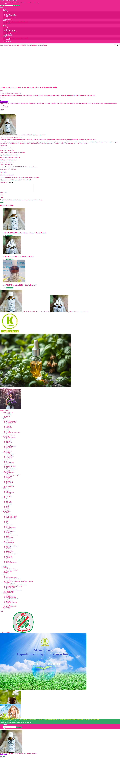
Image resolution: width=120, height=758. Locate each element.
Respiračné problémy (10, 596)
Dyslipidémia (8, 473)
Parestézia (8, 520)
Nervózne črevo (9, 481)
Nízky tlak (8, 558)
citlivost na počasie (64, 103)
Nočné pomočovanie (10, 583)
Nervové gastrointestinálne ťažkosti (13, 578)
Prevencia (5, 433)
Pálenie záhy (8, 483)
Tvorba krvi (8, 547)
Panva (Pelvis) (9, 428)
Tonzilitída (8, 450)
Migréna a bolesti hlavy (8, 412)
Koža (4, 497)
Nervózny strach (9, 538)
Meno (1, 194)
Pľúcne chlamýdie (10, 456)
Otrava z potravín (9, 482)
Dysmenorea (8, 425)
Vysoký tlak (8, 561)
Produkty (5, 20)
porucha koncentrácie (112, 103)
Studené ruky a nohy (10, 545)
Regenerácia (47, 103)
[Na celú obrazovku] (1, 756)
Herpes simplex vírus (10, 453)
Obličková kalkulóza (10, 587)
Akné (7, 498)
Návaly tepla (8, 493)
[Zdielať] (3, 756)
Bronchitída (8, 440)
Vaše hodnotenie (4, 182)
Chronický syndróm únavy (11, 535)
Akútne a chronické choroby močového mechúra (16, 585)
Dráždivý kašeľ (9, 442)
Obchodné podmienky (10, 16)
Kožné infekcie (9, 502)
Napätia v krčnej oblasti (11, 518)
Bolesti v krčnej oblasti (11, 517)
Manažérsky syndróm (10, 531)
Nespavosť (8, 532)
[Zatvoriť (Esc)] (4, 756)
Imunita (4, 460)
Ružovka (8, 508)
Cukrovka (7, 103)
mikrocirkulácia (95, 103)
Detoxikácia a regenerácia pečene (13, 475)
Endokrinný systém (7, 465)
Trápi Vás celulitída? (7, 607)
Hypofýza (8, 471)
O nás (7, 11)
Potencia (7, 573)
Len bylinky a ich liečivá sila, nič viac (8, 0)
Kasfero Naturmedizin (80, 103)
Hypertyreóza (9, 533)
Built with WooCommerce (25, 722)
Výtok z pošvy (9, 496)
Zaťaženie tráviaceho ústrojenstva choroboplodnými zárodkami (19, 581)
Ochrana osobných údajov (11, 15)
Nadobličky (8, 467)
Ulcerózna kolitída (10, 486)
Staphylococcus (9, 457)
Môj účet (5, 724)
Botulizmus (8, 477)
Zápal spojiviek (9, 451)
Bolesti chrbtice (9, 515)
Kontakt (7, 13)
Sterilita (7, 430)
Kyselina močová (9, 525)
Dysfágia (8, 595)
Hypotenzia (8, 552)
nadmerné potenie (103, 103)
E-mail (2, 197)
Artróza (7, 512)
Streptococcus (9, 458)
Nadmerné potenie (15, 45)
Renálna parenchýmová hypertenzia (13, 590)
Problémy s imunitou (10, 470)
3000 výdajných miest (7, 19)
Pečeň (7, 576)
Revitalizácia (53, 103)
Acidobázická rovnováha (11, 562)
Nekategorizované (10, 423)
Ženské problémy (6, 420)
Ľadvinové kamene (10, 591)
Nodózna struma (9, 601)
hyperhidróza (72, 103)
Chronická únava (9, 548)
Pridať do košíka (4, 101)
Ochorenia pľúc (9, 445)
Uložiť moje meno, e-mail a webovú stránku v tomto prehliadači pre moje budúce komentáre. (22, 200)
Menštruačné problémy (11, 422)
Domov (4, 9)
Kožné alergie (9, 501)
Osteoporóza (8, 495)
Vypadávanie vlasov (10, 463)
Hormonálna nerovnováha (11, 421)
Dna (6, 522)
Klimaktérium (7, 45)
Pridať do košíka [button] (9, 235)
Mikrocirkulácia (32, 103)
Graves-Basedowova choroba (12, 598)
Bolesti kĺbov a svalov (10, 528)
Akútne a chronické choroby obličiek (14, 586)
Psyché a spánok (6, 530)
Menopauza (8, 490)
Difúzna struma (9, 600)
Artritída (7, 521)
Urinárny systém (6, 582)
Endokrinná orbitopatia (11, 597)
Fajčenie (7, 443)
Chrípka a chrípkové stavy (8, 592)
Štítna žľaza (5, 593)
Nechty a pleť (9, 505)
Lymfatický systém (7, 510)
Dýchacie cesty (6, 436)
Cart (4, 728)
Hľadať (4, 725)
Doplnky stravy (13, 103)
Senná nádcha (9, 447)
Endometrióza (9, 427)
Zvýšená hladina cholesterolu (12, 546)
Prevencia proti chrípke (11, 446)
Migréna (4, 566)
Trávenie (5, 575)
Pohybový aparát (6, 511)
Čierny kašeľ (8, 441)
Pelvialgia (8, 431)
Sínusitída (8, 448)
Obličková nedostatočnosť (11, 468)
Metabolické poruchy (10, 435)
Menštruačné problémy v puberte (13, 432)
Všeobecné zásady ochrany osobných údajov (10, 722)
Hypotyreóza (8, 603)
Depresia (7, 536)
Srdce (7, 560)
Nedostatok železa (10, 551)
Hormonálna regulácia (7, 605)
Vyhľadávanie (16, 5)
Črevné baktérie (9, 478)
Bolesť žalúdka (9, 476)
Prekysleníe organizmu (11, 527)
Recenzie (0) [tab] (5, 106)
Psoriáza (7, 506)
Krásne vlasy (8, 503)
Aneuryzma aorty (9, 543)
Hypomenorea (9, 550)
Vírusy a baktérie (6, 452)
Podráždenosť (9, 541)
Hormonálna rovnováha (11, 606)
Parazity (7, 485)
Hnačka (7, 480)
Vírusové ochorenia (10, 462)
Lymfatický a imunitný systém (12, 570)
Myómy (7, 491)
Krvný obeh (5, 417)
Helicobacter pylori (10, 455)
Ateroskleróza (9, 556)
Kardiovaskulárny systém (22, 103)
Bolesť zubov (9, 415)
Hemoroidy (8, 565)
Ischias (4, 487)
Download (8, 23)
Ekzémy (7, 500)
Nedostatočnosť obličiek (11, 466)
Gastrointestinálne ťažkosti (8, 472)
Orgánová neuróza (10, 540)
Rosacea (7, 507)
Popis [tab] (4, 105)
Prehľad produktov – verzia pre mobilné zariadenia (17, 21)
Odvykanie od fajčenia (10, 437)
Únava (7, 461)
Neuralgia (8, 416)
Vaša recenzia (3, 192)
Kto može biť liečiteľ (10, 14)
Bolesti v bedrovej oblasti (11, 516)
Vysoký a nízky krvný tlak (11, 553)
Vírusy (4, 418)
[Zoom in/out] (0, 756)
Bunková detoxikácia (10, 568)
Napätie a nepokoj (10, 537)
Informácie (5, 10)
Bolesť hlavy (8, 413)
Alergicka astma (9, 438)
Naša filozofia (9, 18)
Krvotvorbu (88, 103)
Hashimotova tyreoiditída (11, 602)
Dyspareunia (8, 426)
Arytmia (7, 555)
